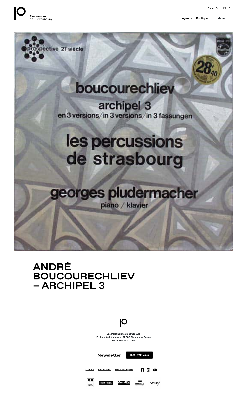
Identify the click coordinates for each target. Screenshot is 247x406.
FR (224, 8)
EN (230, 8)
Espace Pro (213, 8)
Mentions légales (124, 369)
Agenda (187, 18)
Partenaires (104, 369)
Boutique (202, 18)
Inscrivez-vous (139, 355)
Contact (90, 369)
